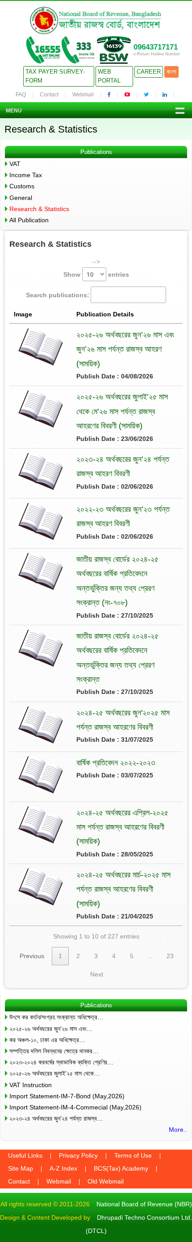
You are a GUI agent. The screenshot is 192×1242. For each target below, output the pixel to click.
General (20, 197)
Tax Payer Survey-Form (55, 76)
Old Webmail (106, 1181)
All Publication (29, 220)
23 (170, 956)
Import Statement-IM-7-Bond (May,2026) (67, 1096)
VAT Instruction (30, 1084)
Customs (21, 186)
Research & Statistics (39, 208)
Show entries (96, 274)
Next (96, 974)
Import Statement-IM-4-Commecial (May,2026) (75, 1107)
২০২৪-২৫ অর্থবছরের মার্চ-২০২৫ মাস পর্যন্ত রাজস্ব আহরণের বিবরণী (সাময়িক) (123, 889)
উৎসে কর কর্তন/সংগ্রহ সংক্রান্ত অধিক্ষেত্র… (56, 1017)
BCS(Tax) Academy (121, 1168)
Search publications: (57, 295)
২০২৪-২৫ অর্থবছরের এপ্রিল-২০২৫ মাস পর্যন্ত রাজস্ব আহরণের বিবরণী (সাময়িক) (122, 827)
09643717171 (156, 47)
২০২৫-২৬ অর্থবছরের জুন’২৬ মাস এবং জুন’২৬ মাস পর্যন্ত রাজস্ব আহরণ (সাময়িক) (125, 349)
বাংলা (171, 71)
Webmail (83, 94)
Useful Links (25, 1155)
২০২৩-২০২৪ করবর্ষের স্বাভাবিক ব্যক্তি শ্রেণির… (61, 1062)
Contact (49, 94)
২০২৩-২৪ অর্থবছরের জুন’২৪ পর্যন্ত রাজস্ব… (56, 1118)
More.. (178, 1129)
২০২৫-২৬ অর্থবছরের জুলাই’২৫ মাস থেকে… (54, 1073)
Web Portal (109, 76)
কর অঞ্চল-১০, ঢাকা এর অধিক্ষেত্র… (47, 1039)
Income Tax (25, 175)
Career (149, 71)
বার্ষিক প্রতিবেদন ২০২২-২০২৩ (115, 762)
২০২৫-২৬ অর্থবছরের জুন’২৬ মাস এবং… (51, 1028)
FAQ (21, 94)
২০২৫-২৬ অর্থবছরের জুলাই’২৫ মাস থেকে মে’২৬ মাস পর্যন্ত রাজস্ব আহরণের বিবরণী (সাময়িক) (122, 411)
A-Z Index (63, 1168)
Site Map (20, 1168)
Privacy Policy (78, 1155)
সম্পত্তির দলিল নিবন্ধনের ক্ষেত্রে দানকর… (54, 1051)
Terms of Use (133, 1155)
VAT (15, 163)
